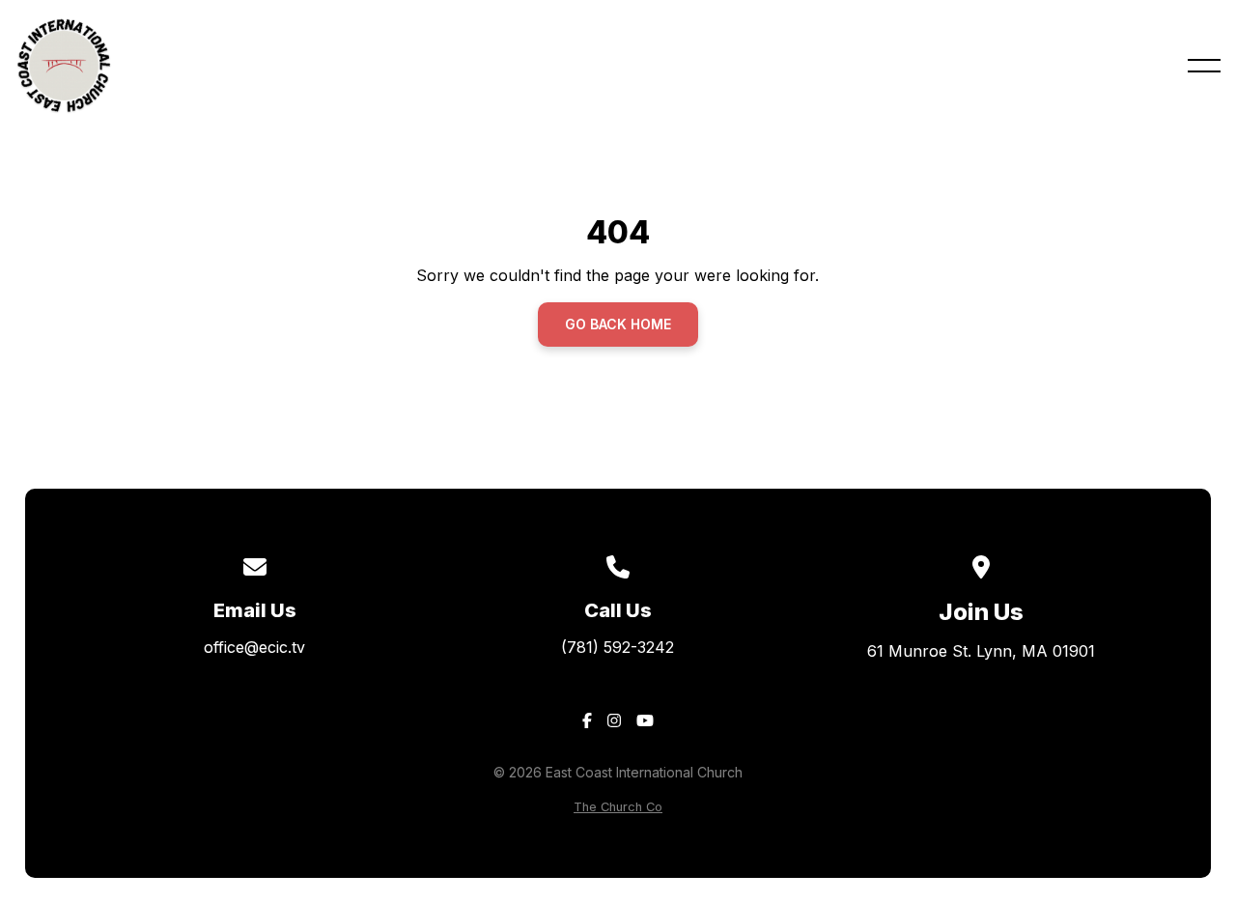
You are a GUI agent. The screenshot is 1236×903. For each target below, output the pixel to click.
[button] (1204, 65)
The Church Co (618, 807)
